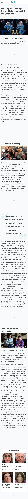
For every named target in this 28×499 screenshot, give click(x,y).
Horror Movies (9, 6)
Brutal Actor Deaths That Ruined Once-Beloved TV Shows (20, 486)
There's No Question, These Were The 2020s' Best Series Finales (20, 467)
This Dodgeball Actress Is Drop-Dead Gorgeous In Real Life (6, 487)
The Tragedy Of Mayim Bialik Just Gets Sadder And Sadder (6, 467)
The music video (5, 241)
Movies (2, 6)
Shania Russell (6, 16)
